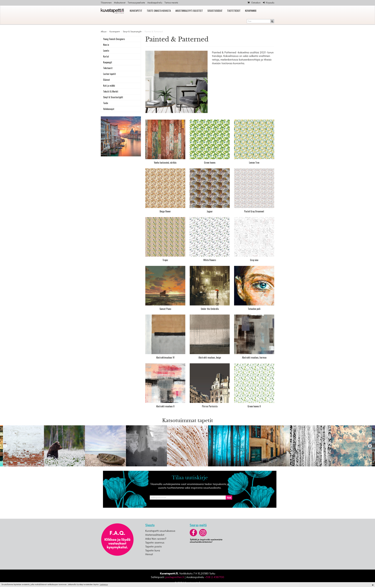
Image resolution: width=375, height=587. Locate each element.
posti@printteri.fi (174, 577)
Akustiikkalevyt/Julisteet (189, 10)
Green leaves (209, 162)
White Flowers (209, 260)
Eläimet (106, 79)
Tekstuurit (107, 68)
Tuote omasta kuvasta (159, 10)
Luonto (106, 50)
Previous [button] (5, 446)
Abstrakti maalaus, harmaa (254, 357)
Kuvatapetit (136, 10)
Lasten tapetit (109, 74)
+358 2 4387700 (214, 577)
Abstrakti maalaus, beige (209, 357)
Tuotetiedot (234, 10)
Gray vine (254, 260)
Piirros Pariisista (210, 406)
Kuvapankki (250, 10)
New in (106, 44)
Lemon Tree (254, 162)
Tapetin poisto (153, 546)
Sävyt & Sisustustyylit (132, 31)
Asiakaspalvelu (154, 2)
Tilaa (229, 497)
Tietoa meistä (171, 2)
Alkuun (103, 31)
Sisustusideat (215, 10)
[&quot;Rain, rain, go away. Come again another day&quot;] (210, 285)
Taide (105, 103)
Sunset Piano (165, 309)
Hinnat (149, 554)
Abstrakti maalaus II (165, 406)
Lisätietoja (104, 584)
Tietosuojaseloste (136, 2)
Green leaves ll (254, 406)
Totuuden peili (254, 309)
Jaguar (210, 211)
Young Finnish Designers (114, 39)
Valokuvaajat (108, 109)
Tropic (165, 260)
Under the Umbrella (210, 309)
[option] (23, 445)
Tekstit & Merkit (110, 91)
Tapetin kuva (152, 550)
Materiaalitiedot (154, 534)
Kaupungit (107, 62)
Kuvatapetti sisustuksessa (160, 530)
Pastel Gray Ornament (254, 211)
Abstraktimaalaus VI (165, 357)
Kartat (106, 56)
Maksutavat (119, 2)
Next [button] (370, 446)
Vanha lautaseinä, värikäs (165, 162)
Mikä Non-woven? (155, 538)
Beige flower (165, 211)
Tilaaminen (106, 2)
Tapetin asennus (154, 542)
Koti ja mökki (109, 85)
